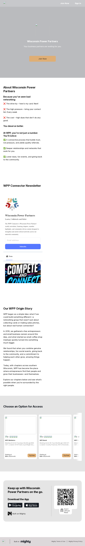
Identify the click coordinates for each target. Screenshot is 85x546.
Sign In (78, 3)
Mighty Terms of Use (58, 541)
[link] (20, 436)
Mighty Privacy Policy (75, 541)
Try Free (32, 455)
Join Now (64, 3)
